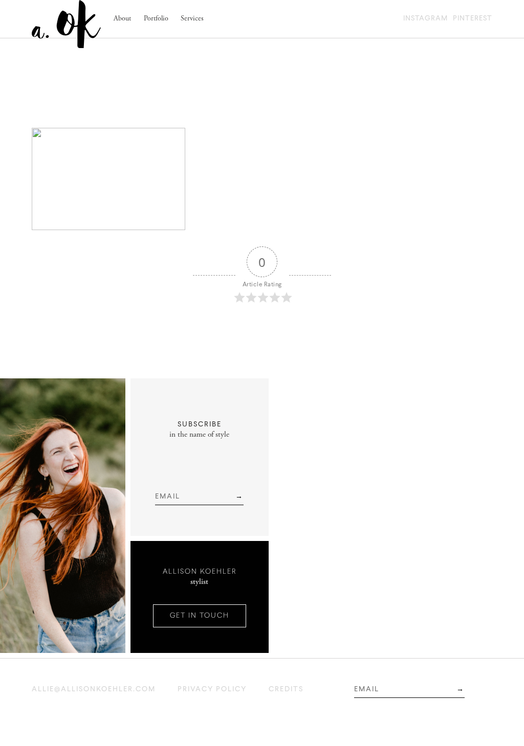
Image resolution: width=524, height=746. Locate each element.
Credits (286, 689)
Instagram (425, 18)
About (122, 18)
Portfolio (156, 18)
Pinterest (472, 18)
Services (192, 18)
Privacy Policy (212, 689)
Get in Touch (199, 616)
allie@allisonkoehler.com (94, 689)
